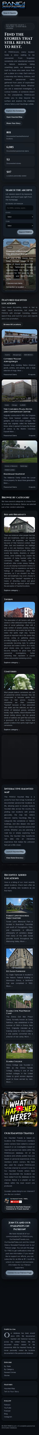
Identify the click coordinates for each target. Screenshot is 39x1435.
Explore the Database (15, 111)
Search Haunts (10, 13)
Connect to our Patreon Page (20, 1273)
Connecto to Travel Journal (17, 1209)
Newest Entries (10, 1372)
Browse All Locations (12, 324)
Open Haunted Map (14, 117)
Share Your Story (13, 123)
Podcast (7, 1411)
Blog (6, 1414)
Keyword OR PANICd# (14, 203)
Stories (7, 1375)
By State (7, 1366)
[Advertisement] (19, 756)
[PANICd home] (14, 5)
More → (20, 371)
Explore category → (12, 590)
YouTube (7, 1408)
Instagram (8, 1417)
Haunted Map (9, 1388)
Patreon (7, 1405)
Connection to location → (16, 287)
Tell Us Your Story (11, 1391)
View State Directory (14, 858)
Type (8, 221)
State (8, 212)
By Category (9, 1369)
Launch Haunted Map (15, 852)
